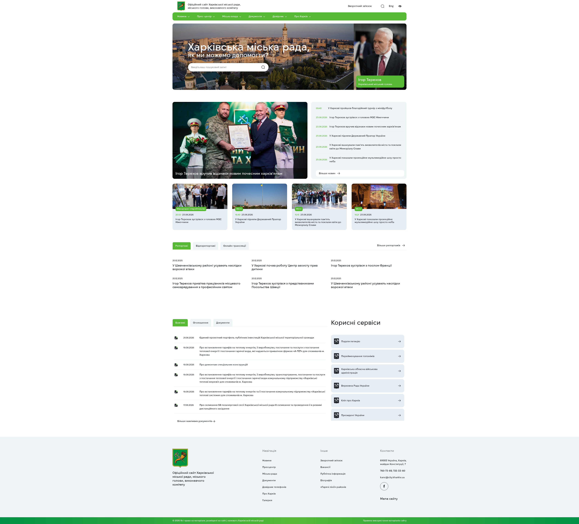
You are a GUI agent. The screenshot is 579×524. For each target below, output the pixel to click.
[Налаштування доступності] (400, 6)
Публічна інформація (332, 473)
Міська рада (269, 473)
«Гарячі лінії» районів (333, 487)
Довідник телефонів (274, 487)
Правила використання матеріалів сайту (385, 520)
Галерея (267, 500)
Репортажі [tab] (181, 246)
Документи (255, 16)
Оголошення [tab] (200, 322)
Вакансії (325, 467)
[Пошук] (382, 6)
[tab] (234, 246)
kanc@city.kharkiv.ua (392, 477)
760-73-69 (386, 470)
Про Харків (301, 16)
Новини (181, 16)
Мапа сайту (389, 498)
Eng (391, 6)
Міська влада (230, 16)
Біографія (326, 480)
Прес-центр (204, 16)
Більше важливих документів (194, 421)
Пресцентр (269, 467)
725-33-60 (399, 470)
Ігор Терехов (369, 80)
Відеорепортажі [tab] (205, 246)
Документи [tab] (222, 322)
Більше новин (327, 173)
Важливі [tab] (180, 322)
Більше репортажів (388, 245)
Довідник (278, 16)
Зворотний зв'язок (360, 6)
